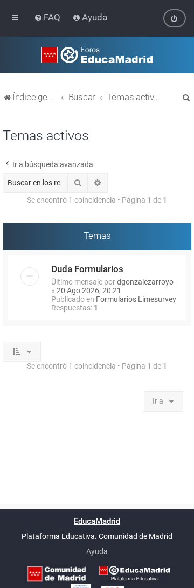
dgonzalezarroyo (145, 282)
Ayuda (97, 551)
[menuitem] (48, 17)
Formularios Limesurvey (136, 299)
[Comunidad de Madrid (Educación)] (56, 573)
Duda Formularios (87, 269)
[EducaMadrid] (134, 573)
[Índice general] (97, 55)
